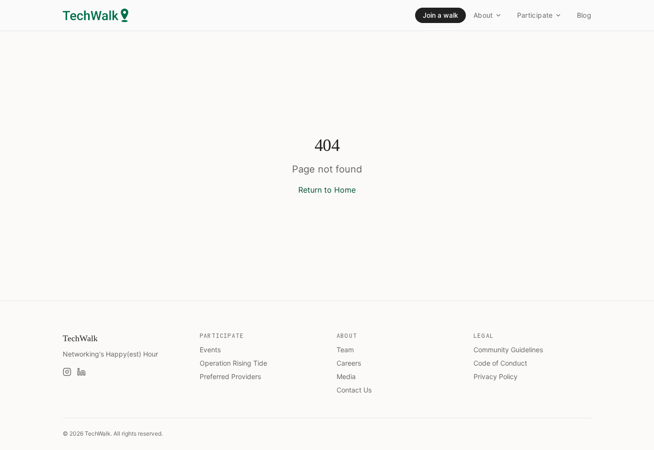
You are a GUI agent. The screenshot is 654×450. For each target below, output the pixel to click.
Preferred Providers (230, 376)
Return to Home (327, 190)
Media (346, 376)
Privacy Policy (496, 376)
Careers (349, 363)
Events (210, 350)
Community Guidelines (508, 350)
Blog (584, 15)
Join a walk (440, 15)
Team (345, 350)
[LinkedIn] (81, 372)
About (483, 15)
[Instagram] (67, 372)
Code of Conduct (500, 363)
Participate (535, 15)
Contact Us (354, 390)
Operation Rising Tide (233, 363)
